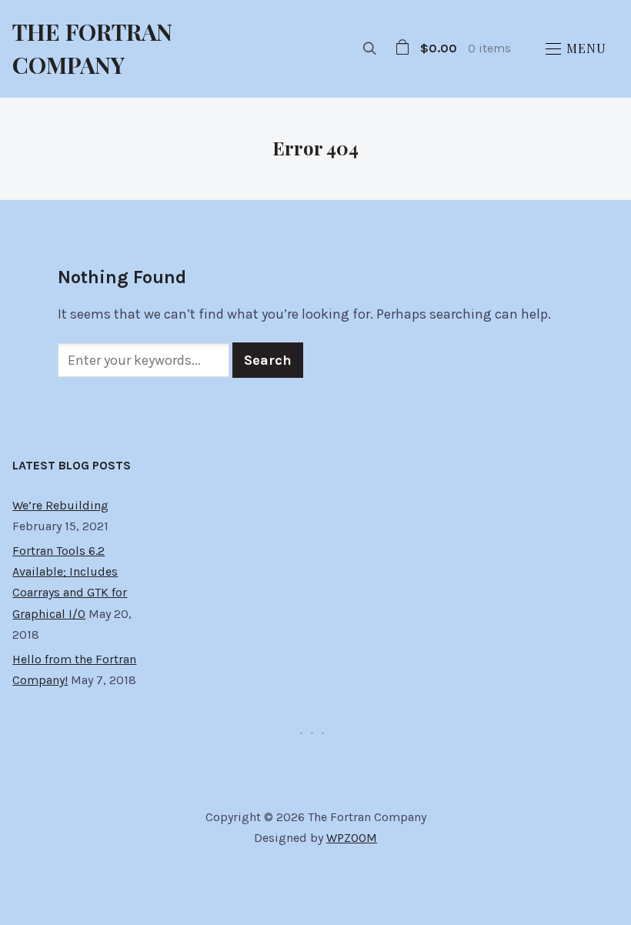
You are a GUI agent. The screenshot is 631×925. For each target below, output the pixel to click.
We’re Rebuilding (60, 505)
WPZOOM (351, 837)
